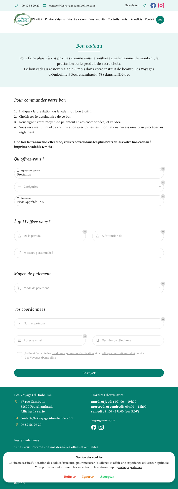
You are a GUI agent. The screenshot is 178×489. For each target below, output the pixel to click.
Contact (149, 19)
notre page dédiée (130, 467)
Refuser (70, 477)
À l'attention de (109, 236)
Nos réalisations (77, 19)
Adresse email (30, 340)
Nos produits (96, 19)
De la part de (29, 236)
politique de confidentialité (118, 353)
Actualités (136, 19)
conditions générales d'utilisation (73, 353)
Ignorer (88, 477)
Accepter (107, 477)
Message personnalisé (35, 253)
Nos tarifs (113, 19)
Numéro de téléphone (114, 340)
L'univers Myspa (54, 19)
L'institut (37, 19)
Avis (124, 19)
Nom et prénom (31, 323)
